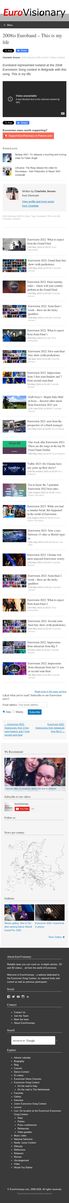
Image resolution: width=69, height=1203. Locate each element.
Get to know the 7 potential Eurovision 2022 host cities (43, 486)
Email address (10, 705)
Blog (16, 1064)
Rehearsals (23, 1128)
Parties (21, 1121)
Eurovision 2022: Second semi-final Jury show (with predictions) (46, 623)
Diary (20, 1118)
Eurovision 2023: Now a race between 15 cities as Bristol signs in (46, 534)
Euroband (41, 216)
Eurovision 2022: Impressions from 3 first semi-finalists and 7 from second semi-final (44, 376)
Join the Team (21, 1016)
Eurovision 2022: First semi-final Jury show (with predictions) (46, 353)
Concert (18, 1068)
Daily (8, 712)
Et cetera (18, 1075)
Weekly (19, 712)
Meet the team (21, 1019)
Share (24, 50)
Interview (18, 1100)
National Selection (23, 1139)
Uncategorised (21, 1160)
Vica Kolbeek (57, 429)
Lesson (17, 1107)
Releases (19, 1153)
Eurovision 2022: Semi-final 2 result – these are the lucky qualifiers (45, 579)
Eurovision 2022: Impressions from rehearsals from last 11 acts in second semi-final (46, 667)
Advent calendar (22, 1057)
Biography (19, 1061)
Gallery (17, 1096)
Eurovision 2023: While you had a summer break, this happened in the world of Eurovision (45, 510)
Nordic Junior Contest (25, 1142)
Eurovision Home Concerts (27, 1079)
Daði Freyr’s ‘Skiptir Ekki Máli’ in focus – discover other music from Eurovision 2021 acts (46, 400)
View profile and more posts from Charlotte (38, 203)
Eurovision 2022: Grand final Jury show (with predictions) (47, 262)
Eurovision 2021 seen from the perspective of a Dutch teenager (44, 423)
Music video (20, 1135)
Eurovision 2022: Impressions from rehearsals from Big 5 (44, 644)
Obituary (18, 1146)
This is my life (53, 216)
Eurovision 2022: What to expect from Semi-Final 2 (45, 602)
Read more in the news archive (50, 691)
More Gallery (55, 937)
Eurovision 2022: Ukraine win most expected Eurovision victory (45, 556)
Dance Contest (21, 1072)
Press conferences (27, 1125)
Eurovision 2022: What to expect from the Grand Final (45, 241)
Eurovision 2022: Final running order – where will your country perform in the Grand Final (45, 285)
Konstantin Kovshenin (43, 1193)
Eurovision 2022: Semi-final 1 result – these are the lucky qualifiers (45, 310)
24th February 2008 (12, 216)
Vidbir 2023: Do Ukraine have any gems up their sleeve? (44, 465)
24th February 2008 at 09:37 (35, 57)
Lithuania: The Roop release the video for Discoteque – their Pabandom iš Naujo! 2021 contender (38, 171)
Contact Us (19, 1012)
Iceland (61, 57)
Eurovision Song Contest (26, 1082)
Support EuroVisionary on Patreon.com (30, 135)
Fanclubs (18, 1093)
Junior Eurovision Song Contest (30, 1103)
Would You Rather (23, 1167)
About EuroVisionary (24, 1023)
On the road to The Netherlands (34, 1089)
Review (17, 1157)
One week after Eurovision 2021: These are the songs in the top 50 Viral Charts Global (46, 446)
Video (53, 57)
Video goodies (25, 1132)
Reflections (19, 1149)
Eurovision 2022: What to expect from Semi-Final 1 (45, 332)
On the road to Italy (27, 1086)
